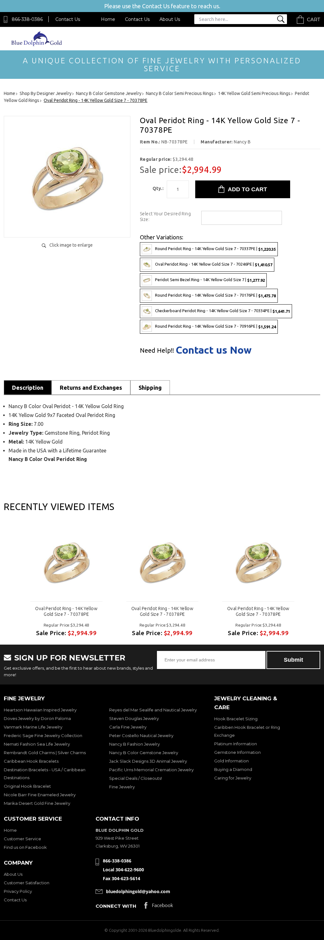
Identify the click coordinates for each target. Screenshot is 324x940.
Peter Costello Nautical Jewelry (141, 735)
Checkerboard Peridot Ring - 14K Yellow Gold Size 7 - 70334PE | (222, 310)
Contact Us (67, 19)
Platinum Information (235, 743)
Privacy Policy (18, 891)
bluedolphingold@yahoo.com (138, 891)
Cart (313, 19)
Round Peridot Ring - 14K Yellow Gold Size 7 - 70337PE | (215, 248)
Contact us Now (214, 350)
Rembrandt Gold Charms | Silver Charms (45, 752)
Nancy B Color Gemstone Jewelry (143, 752)
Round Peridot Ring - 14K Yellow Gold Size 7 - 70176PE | (215, 295)
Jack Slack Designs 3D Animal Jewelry (148, 761)
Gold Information (231, 760)
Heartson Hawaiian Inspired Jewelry (40, 709)
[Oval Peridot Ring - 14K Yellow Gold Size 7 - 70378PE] (67, 226)
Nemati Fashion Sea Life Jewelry (37, 744)
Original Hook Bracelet (27, 786)
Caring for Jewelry (232, 777)
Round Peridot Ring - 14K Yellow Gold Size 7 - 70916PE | (215, 326)
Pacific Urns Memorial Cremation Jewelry (151, 769)
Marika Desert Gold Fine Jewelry (37, 803)
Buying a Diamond (233, 769)
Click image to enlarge (71, 245)
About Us (169, 19)
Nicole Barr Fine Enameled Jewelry (40, 794)
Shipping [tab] (150, 387)
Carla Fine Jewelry (127, 726)
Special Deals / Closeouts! (135, 778)
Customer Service (22, 838)
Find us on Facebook (25, 847)
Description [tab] (27, 387)
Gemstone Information (237, 752)
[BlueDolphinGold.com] (37, 44)
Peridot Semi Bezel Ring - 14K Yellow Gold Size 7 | (210, 279)
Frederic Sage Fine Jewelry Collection (43, 735)
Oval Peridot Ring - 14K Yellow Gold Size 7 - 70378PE (66, 611)
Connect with (116, 906)
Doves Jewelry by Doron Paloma (37, 718)
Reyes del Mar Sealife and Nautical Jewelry (153, 709)
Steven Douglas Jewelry (134, 718)
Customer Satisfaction (26, 882)
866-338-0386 (27, 19)
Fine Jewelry (122, 786)
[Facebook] (158, 907)
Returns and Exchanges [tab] (91, 387)
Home (108, 19)
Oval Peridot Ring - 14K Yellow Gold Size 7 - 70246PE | (213, 264)
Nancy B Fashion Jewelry (134, 744)
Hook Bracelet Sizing (236, 718)
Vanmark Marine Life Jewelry (33, 726)
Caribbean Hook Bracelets (31, 761)
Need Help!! (157, 350)
